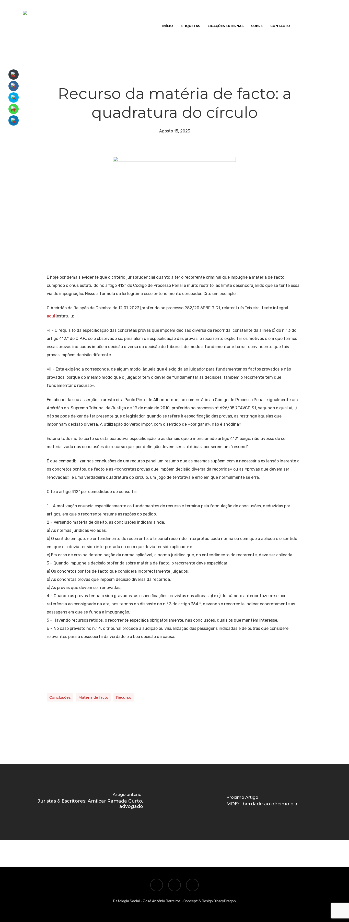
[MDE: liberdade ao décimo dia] (262, 802)
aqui (51, 316)
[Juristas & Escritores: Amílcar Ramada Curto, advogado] (87, 802)
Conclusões (60, 697)
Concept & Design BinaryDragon (209, 901)
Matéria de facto (93, 697)
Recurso (123, 697)
